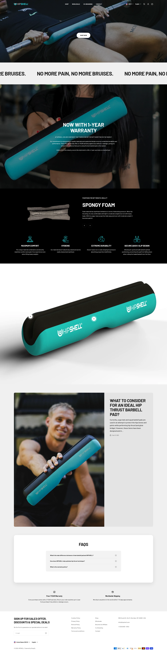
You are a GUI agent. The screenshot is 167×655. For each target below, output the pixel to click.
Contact (97, 631)
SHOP (67, 4)
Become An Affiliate (101, 624)
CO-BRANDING (87, 4)
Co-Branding (99, 628)
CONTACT (99, 4)
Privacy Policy (75, 621)
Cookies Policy (75, 618)
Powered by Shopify (30, 648)
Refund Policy (75, 624)
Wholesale (98, 621)
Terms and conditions (77, 631)
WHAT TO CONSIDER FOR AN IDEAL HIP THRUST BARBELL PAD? (128, 407)
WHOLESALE (76, 4)
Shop (96, 618)
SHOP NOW (83, 35)
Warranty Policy (76, 628)
